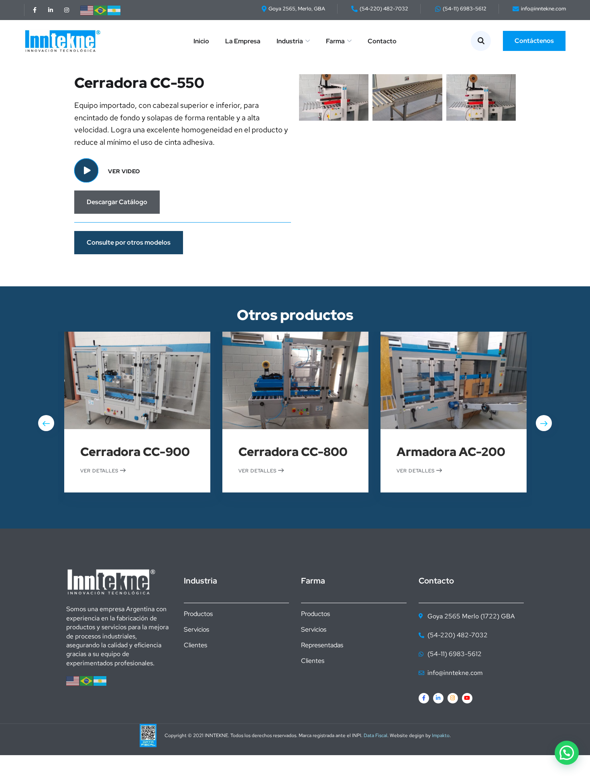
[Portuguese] (101, 10)
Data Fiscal (375, 735)
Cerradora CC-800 (293, 451)
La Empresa (242, 41)
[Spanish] (114, 10)
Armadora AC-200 (451, 451)
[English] (87, 10)
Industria (290, 41)
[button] (567, 753)
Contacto (382, 41)
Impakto (441, 735)
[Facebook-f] (34, 10)
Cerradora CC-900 (135, 451)
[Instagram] (66, 10)
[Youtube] (467, 698)
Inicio (201, 41)
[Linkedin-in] (50, 10)
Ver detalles (100, 470)
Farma (335, 41)
